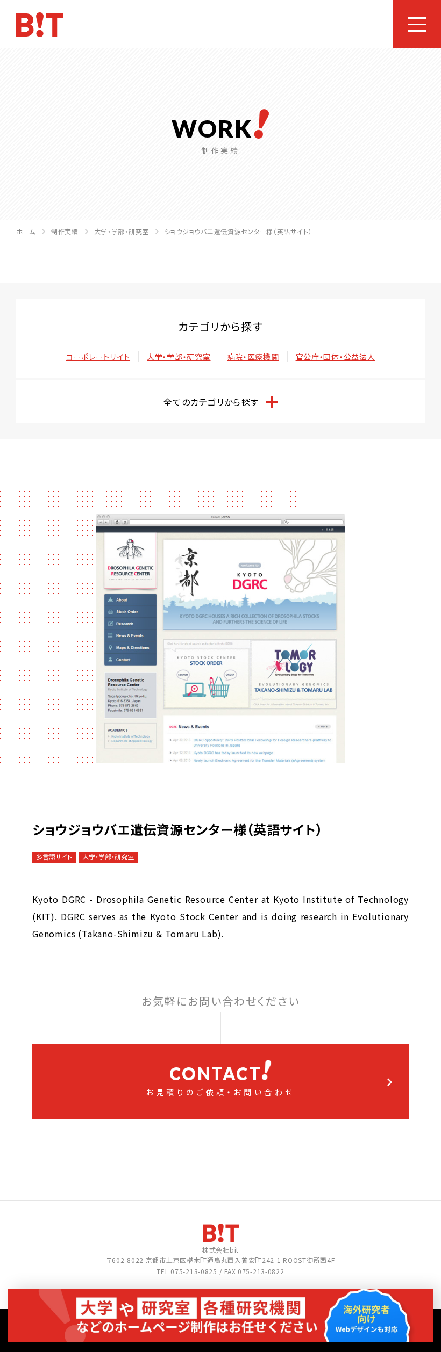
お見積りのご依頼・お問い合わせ (220, 1080)
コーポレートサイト (98, 356)
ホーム (25, 231)
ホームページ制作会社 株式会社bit (39, 24)
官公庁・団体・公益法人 (335, 356)
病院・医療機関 (253, 356)
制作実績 (65, 231)
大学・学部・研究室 (121, 231)
